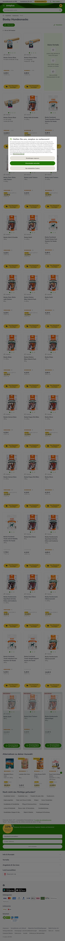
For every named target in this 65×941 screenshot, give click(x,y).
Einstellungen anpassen (32, 158)
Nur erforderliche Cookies (32, 168)
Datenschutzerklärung (18, 154)
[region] (32, 154)
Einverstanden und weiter (32, 163)
